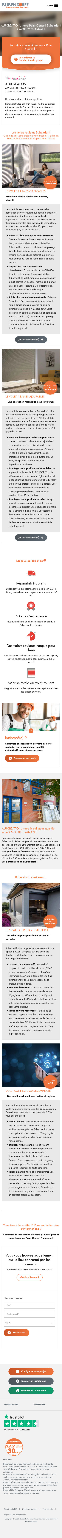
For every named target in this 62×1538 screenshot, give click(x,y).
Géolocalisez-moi (29, 1277)
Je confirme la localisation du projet (31, 59)
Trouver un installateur (33, 1381)
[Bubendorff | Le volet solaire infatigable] (15, 5)
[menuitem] (16, 1404)
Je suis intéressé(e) (29, 339)
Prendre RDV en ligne (33, 1390)
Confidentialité (39, 1404)
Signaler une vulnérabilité (15, 1515)
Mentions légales (11, 1404)
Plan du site (47, 1509)
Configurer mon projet (33, 1371)
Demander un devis (25, 758)
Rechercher (19, 1332)
